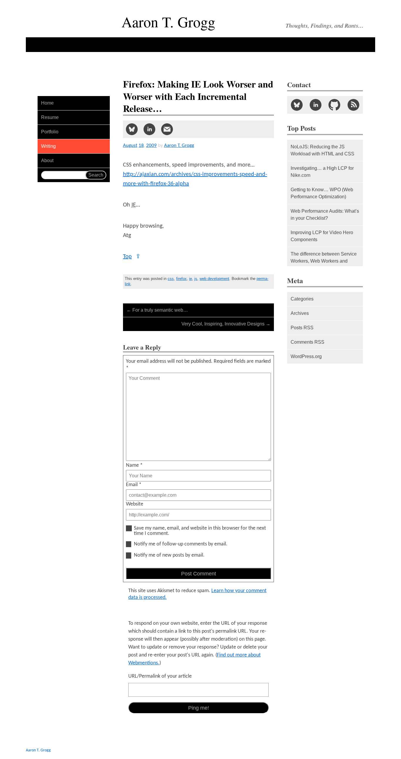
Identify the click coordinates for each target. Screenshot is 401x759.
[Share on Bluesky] (132, 129)
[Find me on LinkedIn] (315, 105)
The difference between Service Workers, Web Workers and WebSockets (324, 261)
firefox (181, 278)
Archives (300, 313)
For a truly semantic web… (157, 310)
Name (134, 465)
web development (214, 278)
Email (133, 485)
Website (134, 504)
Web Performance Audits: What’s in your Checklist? (325, 215)
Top (132, 257)
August (130, 145)
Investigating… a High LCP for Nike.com (322, 172)
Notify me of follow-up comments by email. (181, 544)
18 (141, 145)
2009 (151, 145)
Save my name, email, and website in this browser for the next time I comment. (200, 531)
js (195, 278)
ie (190, 278)
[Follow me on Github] (334, 105)
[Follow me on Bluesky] (296, 105)
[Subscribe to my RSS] (353, 105)
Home (47, 102)
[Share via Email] (167, 129)
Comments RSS (307, 342)
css (171, 278)
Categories (302, 298)
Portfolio (49, 131)
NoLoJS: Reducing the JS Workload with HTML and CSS (322, 150)
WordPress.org (306, 356)
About (47, 160)
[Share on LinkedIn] (149, 129)
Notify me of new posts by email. (169, 555)
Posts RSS (302, 327)
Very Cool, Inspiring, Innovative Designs (225, 323)
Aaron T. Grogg (38, 750)
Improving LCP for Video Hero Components (322, 236)
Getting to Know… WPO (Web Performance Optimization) (322, 193)
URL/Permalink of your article (160, 676)
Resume (50, 117)
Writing (48, 146)
